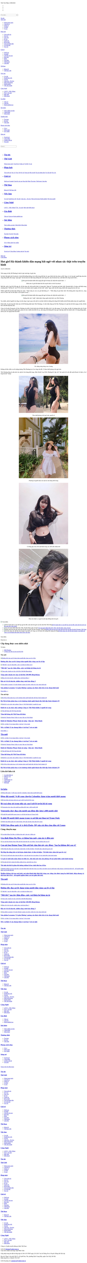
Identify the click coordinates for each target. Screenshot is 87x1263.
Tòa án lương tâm (9, 43)
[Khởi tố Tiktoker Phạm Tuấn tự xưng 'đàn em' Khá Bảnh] (17, 717)
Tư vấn (6, 76)
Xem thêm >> (4, 691)
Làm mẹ (6, 103)
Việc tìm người (8, 85)
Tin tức (3, 18)
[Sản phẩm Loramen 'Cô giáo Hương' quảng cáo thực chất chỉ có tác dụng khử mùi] (23, 684)
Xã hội (6, 778)
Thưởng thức (4, 116)
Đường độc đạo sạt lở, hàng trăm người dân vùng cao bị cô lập (23, 661)
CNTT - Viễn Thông (9, 91)
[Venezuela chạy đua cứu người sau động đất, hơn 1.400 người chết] (19, 807)
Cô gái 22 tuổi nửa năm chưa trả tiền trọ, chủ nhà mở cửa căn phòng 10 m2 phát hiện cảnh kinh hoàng (37, 859)
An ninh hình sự (8, 775)
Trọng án (6, 40)
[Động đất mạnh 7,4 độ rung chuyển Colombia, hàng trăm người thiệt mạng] (21, 792)
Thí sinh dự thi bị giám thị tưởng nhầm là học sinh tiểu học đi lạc (23, 865)
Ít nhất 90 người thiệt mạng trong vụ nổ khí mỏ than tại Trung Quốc (30, 818)
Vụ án (5, 28)
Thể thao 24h (7, 70)
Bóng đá (6, 69)
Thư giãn (6, 122)
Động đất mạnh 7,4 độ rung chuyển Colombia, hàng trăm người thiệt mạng (33, 796)
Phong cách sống (5, 125)
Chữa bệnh (7, 112)
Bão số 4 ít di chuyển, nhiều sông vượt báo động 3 (18, 681)
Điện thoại (7, 96)
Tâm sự (6, 102)
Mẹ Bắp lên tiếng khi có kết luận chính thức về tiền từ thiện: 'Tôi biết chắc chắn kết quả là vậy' (34, 852)
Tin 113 (6, 36)
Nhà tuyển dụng (8, 82)
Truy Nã (6, 37)
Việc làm (3, 73)
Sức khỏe (3, 107)
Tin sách (6, 142)
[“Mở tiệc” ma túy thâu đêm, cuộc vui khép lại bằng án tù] (16, 664)
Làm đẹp (6, 63)
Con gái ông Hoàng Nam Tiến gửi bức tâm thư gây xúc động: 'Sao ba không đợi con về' (38, 845)
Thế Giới (3, 19)
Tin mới (4, 734)
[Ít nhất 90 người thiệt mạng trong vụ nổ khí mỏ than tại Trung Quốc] (19, 814)
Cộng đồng (7, 138)
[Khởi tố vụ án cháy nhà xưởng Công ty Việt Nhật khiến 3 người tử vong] (21, 704)
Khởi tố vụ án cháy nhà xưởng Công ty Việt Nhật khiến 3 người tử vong (26, 708)
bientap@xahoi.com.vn (12, 1249)
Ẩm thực (6, 119)
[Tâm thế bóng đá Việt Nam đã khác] (11, 711)
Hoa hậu (6, 57)
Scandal (6, 54)
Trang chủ (3, 1067)
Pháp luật (3, 31)
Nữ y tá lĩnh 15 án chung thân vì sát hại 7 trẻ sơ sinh (19, 727)
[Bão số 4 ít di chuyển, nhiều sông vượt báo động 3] (15, 678)
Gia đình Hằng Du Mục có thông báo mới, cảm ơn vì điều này (27, 838)
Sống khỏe (7, 113)
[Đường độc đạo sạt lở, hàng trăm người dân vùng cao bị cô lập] (18, 658)
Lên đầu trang (10, 1067)
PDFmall (6, 782)
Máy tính (6, 94)
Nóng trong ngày (8, 22)
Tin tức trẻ (7, 137)
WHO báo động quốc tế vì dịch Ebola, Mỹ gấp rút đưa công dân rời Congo (33, 825)
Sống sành (7, 130)
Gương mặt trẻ (8, 140)
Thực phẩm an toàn (9, 110)
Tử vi (5, 128)
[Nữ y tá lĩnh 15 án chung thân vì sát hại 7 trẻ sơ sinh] (15, 724)
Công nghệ (7, 781)
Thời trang (7, 61)
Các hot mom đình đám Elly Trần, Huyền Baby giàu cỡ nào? (54, 628)
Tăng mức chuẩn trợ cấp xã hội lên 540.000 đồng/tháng (20, 675)
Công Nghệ (4, 88)
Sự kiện (4, 789)
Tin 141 (6, 47)
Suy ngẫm (7, 131)
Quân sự (6, 25)
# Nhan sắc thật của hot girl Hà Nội (13, 651)
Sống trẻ (3, 134)
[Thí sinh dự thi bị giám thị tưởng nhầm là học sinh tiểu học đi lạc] (19, 862)
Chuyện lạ (7, 24)
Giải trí (2, 49)
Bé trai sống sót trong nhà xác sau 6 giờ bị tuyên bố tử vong (26, 803)
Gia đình (3, 99)
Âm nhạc (6, 60)
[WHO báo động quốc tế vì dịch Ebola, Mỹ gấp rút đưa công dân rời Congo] (21, 821)
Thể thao (3, 66)
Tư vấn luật (7, 45)
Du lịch (6, 121)
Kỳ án (5, 39)
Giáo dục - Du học (9, 81)
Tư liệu (6, 27)
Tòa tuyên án (7, 34)
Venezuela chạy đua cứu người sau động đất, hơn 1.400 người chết (29, 811)
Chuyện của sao (8, 55)
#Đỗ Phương (7, 650)
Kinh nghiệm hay (8, 105)
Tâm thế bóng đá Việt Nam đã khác (13, 714)
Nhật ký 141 (7, 776)
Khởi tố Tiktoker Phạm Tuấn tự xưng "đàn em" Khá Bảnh (21, 721)
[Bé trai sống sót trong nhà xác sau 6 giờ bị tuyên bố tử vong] (17, 800)
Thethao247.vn (8, 779)
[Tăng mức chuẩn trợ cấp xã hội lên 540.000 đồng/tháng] (16, 671)
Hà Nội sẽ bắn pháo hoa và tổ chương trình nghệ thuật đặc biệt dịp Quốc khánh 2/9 (30, 701)
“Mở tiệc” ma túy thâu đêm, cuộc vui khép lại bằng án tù (21, 668)
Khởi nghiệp (7, 84)
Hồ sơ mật (7, 42)
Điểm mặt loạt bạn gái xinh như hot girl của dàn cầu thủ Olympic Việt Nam (66, 629)
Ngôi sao (6, 52)
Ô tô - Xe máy (8, 93)
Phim (5, 58)
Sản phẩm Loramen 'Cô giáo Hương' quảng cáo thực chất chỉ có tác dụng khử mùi (30, 688)
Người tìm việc (8, 78)
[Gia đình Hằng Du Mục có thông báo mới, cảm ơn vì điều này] (18, 834)
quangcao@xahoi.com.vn (18, 1261)
